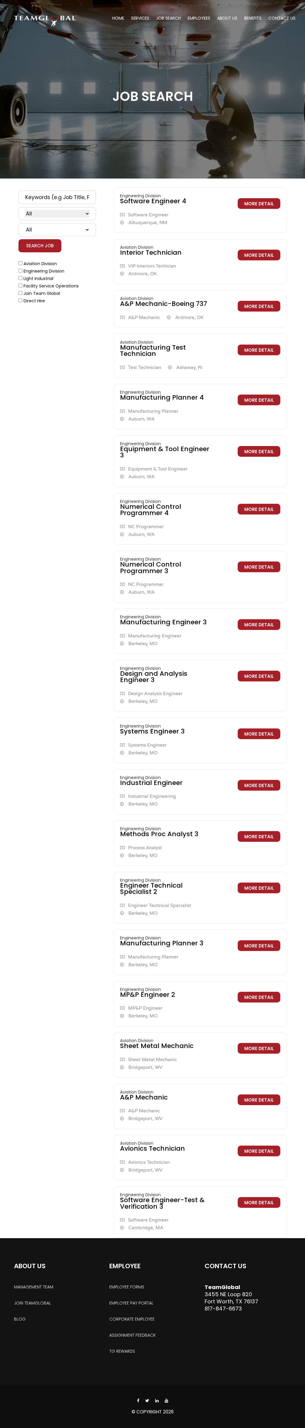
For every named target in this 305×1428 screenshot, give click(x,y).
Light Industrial (38, 278)
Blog (20, 1319)
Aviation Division (40, 264)
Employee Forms (126, 1287)
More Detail (259, 204)
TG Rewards (122, 1351)
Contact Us (281, 18)
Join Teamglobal (32, 1303)
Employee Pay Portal (131, 1303)
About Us (227, 18)
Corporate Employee (132, 1319)
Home (118, 18)
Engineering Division (44, 271)
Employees (199, 18)
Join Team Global (42, 293)
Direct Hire (34, 301)
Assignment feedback (132, 1335)
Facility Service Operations (51, 286)
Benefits (253, 18)
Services (140, 18)
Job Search (168, 18)
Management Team (33, 1287)
